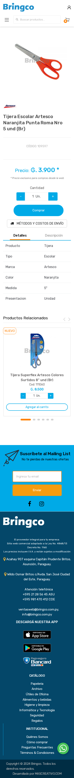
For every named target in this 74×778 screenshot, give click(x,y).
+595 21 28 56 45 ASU (37, 594)
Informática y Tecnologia (37, 710)
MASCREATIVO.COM (48, 774)
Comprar (38, 210)
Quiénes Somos (37, 737)
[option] (37, 61)
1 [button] (26, 419)
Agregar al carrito (37, 407)
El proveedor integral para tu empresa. (37, 539)
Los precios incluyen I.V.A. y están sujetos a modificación (37, 551)
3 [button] (38, 419)
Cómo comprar (37, 742)
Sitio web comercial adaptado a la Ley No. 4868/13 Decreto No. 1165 (37, 545)
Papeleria (37, 684)
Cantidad (37, 188)
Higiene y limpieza (37, 705)
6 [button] (52, 419)
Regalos (37, 721)
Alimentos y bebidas (37, 699)
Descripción (54, 235)
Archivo (37, 689)
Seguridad (37, 715)
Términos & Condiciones (37, 753)
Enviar (37, 490)
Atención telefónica (37, 589)
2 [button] (34, 419)
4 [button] (43, 419)
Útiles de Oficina (37, 694)
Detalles (20, 235)
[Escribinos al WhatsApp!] (63, 749)
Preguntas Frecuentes (37, 747)
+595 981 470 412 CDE (37, 599)
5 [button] (47, 419)
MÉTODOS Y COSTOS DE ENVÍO (40, 223)
